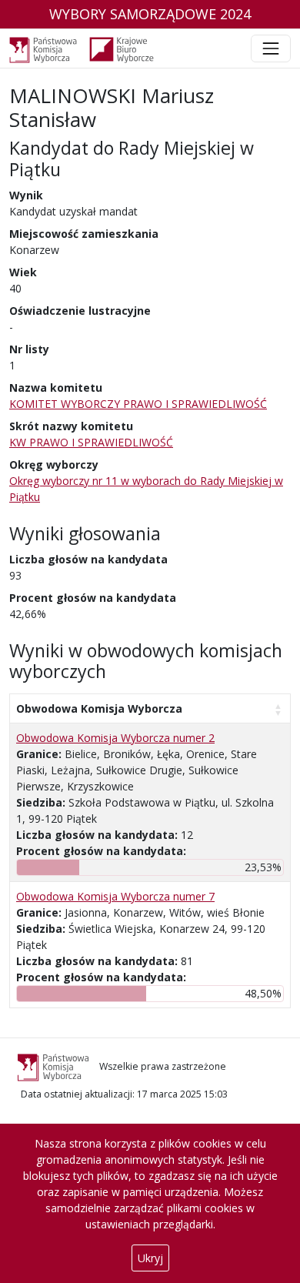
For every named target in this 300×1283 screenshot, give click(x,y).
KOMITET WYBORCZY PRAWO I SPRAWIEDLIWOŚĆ (138, 403)
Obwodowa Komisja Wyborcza (99, 708)
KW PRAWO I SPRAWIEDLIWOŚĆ (91, 442)
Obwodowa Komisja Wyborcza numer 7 (115, 896)
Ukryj (150, 1258)
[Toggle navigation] (271, 48)
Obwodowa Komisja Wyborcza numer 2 (115, 737)
